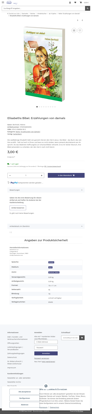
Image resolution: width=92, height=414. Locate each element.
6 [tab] (48, 106)
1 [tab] (37, 106)
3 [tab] (41, 106)
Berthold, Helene (54, 272)
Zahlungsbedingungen (15, 353)
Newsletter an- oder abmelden (19, 378)
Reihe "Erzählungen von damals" (28, 132)
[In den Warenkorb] (82, 337)
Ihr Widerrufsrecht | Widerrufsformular (15, 362)
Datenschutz (54, 407)
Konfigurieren (24, 398)
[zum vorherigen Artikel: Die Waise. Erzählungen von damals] (82, 20)
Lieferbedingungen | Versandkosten (15, 348)
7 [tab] (50, 106)
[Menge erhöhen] (41, 175)
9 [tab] (55, 106)
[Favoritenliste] (75, 2)
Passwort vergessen (41, 358)
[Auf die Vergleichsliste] (74, 30)
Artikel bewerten (17, 208)
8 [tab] (52, 106)
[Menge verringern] (10, 175)
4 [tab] (43, 106)
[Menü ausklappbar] (3, 1)
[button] (70, 2)
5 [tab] (46, 106)
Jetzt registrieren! (48, 362)
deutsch (51, 262)
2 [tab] (39, 106)
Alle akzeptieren (25, 392)
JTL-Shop (80, 411)
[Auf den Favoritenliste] (79, 30)
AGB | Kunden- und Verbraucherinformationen (17, 338)
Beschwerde (12, 386)
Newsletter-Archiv (14, 382)
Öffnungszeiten (13, 343)
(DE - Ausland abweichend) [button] (52, 166)
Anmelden (46, 353)
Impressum (43, 407)
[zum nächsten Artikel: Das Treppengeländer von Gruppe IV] (77, 20)
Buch (50, 267)
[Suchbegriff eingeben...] (87, 8)
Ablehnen (24, 405)
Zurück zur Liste (14, 14)
